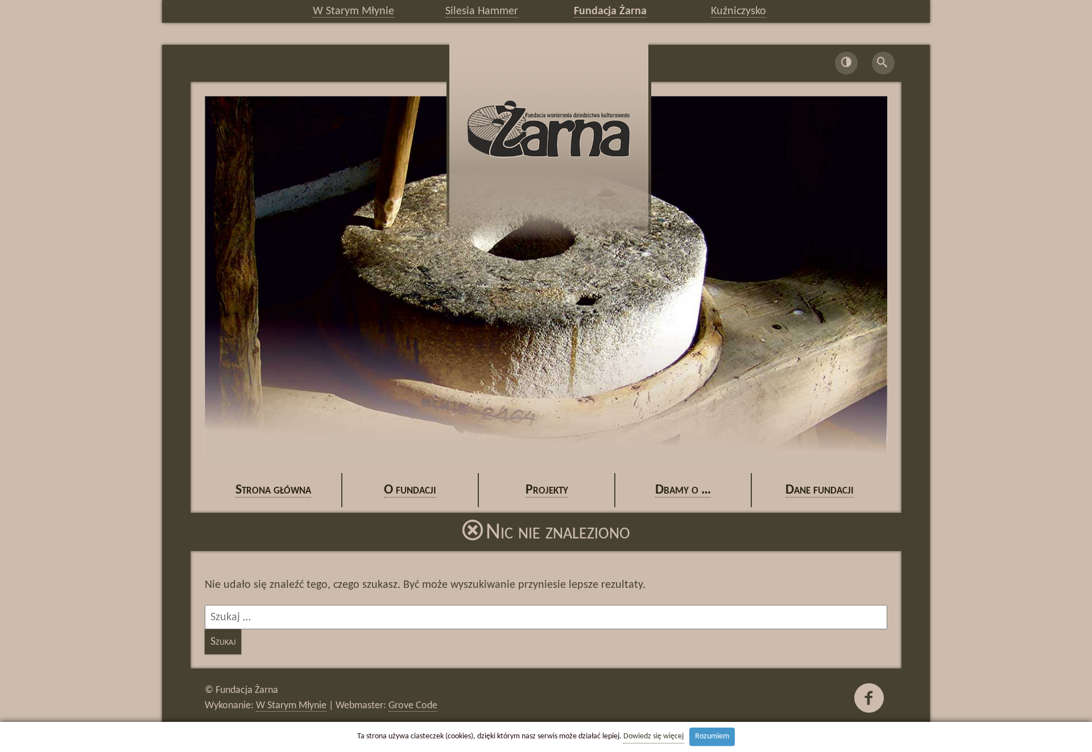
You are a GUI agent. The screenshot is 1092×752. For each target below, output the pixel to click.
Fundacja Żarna (610, 11)
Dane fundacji (819, 490)
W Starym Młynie (353, 11)
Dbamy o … (683, 490)
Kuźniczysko (738, 11)
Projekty (547, 490)
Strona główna (273, 490)
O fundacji (410, 490)
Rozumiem (712, 736)
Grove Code (412, 705)
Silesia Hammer (481, 11)
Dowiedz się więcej (653, 736)
